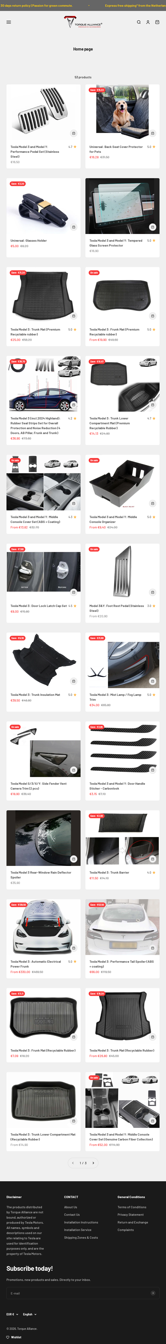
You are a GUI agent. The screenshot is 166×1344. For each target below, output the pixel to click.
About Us (70, 1207)
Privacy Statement (131, 1214)
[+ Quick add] (73, 133)
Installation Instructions (81, 1222)
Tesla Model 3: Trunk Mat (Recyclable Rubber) (121, 1050)
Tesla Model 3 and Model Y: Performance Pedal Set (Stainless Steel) (35, 151)
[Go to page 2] (93, 1163)
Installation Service (78, 1230)
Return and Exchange (133, 1222)
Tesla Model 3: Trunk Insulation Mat (35, 694)
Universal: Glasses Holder (29, 240)
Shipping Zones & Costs (81, 1237)
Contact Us (72, 1214)
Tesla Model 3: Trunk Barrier (109, 872)
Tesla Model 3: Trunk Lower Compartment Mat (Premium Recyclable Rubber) (109, 423)
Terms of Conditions (132, 1207)
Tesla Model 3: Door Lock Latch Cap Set (39, 606)
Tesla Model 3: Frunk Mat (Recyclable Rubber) (43, 1050)
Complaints (126, 1230)
